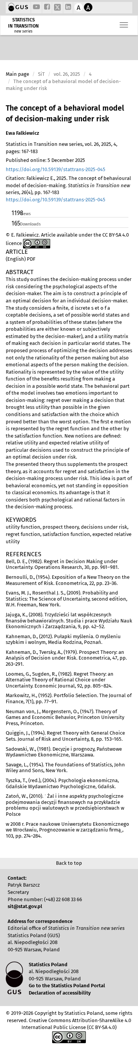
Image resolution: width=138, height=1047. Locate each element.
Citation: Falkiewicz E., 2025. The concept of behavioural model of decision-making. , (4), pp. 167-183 (68, 189)
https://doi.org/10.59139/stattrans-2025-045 (55, 169)
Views (25, 213)
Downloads (30, 224)
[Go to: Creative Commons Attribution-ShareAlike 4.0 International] (36, 243)
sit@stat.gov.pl (25, 906)
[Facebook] (47, 7)
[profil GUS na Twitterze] (57, 8)
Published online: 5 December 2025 (45, 160)
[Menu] (124, 25)
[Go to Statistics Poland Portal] (18, 7)
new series (23, 31)
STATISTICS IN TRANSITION (23, 23)
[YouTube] (36, 7)
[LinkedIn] (68, 7)
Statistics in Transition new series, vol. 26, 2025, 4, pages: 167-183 (61, 147)
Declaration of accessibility (60, 993)
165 (15, 223)
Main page (17, 74)
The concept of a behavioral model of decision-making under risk (65, 113)
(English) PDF (20, 259)
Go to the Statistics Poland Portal (67, 985)
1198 (15, 213)
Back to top (69, 863)
